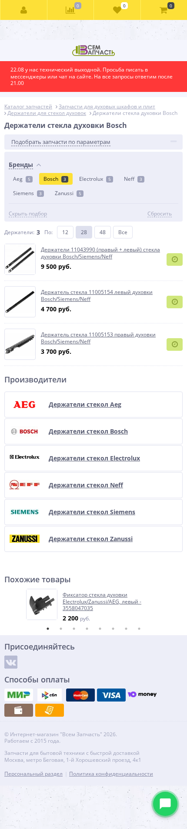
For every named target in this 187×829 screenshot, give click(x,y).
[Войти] (23, 10)
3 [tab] (74, 628)
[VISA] (111, 695)
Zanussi (68, 193)
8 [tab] (139, 628)
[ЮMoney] (142, 695)
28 (84, 232)
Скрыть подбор (28, 213)
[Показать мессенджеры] (165, 804)
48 (103, 232)
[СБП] (49, 695)
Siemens (27, 193)
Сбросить (159, 213)
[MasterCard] (80, 695)
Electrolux (95, 179)
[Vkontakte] (10, 662)
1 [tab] (47, 628)
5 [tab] (100, 628)
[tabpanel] (94, 605)
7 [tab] (126, 628)
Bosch (54, 179)
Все (122, 232)
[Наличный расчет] (18, 710)
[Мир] (18, 695)
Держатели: (19, 232)
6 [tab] (113, 628)
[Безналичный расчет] (49, 710)
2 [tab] (61, 628)
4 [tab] (87, 628)
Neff (133, 179)
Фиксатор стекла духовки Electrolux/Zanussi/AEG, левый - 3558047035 (102, 601)
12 (65, 232)
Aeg (21, 179)
